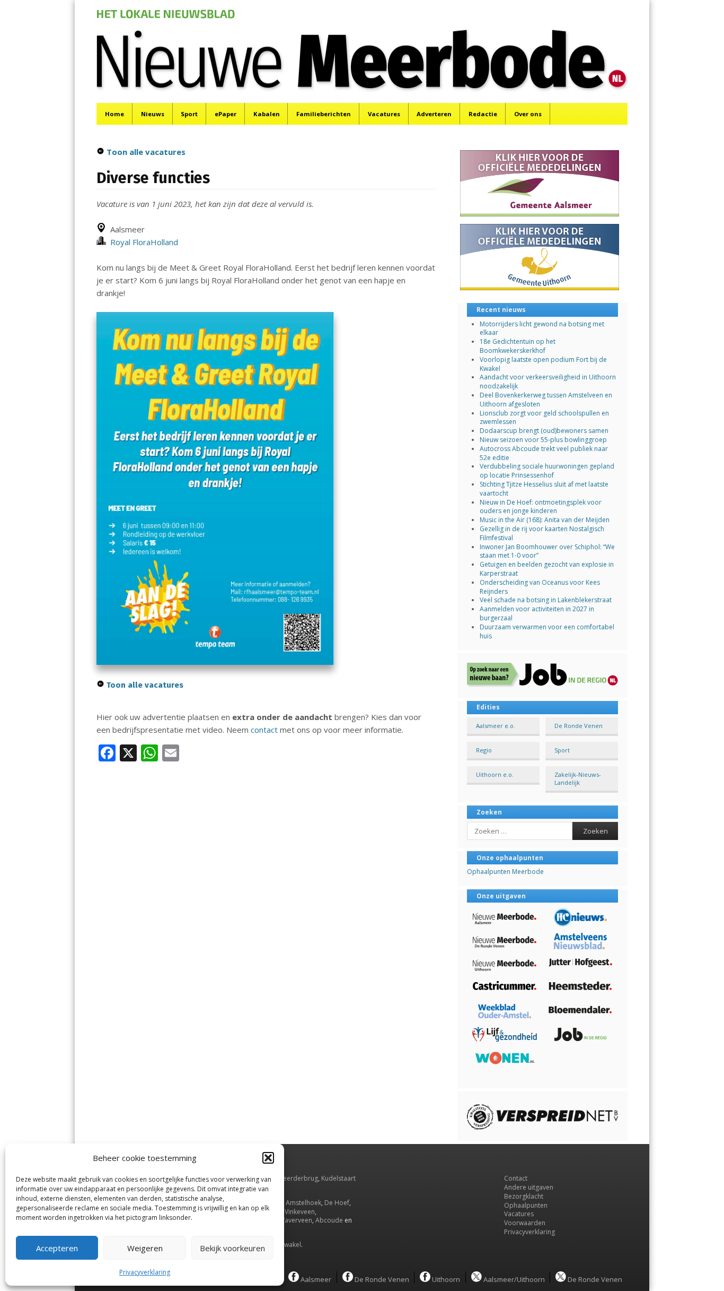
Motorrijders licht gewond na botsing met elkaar (542, 328)
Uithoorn (445, 1279)
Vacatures (384, 114)
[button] (268, 1158)
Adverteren (434, 114)
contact (264, 729)
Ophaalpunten (526, 1205)
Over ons (528, 114)
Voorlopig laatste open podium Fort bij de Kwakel (543, 364)
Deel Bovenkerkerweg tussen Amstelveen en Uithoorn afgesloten (546, 400)
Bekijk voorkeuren (232, 1248)
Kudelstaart (338, 1178)
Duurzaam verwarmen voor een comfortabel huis (547, 631)
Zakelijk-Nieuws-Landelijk (577, 778)
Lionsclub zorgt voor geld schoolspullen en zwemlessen (544, 418)
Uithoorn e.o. (495, 774)
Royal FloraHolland (142, 242)
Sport (189, 114)
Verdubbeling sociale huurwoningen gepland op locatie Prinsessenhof (547, 471)
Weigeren (145, 1248)
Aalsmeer (315, 1279)
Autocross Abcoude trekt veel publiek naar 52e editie (544, 453)
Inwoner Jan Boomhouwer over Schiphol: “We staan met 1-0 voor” (547, 551)
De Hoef (336, 1202)
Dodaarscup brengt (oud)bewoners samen (544, 430)
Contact (515, 1178)
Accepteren (57, 1248)
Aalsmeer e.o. (495, 726)
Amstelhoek (303, 1202)
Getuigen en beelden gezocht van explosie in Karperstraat (547, 569)
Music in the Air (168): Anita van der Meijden (545, 519)
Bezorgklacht (523, 1196)
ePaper (225, 114)
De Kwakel (285, 1244)
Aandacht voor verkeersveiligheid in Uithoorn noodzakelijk (548, 381)
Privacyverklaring (144, 1272)
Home (114, 114)
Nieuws (152, 114)
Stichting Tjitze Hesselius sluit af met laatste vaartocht (544, 489)
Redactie (483, 114)
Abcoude (329, 1220)
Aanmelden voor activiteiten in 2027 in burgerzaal (537, 613)
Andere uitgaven (528, 1187)
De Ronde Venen (578, 726)
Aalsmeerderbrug (291, 1178)
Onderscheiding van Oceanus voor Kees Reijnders (540, 587)
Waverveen (295, 1220)
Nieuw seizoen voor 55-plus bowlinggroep (543, 439)
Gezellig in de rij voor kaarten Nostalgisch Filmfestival (542, 533)
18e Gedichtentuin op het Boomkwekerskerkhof (517, 346)
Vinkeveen (300, 1211)
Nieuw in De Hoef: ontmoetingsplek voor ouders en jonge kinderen (541, 507)
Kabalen (266, 114)
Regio (484, 750)
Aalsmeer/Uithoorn (513, 1279)
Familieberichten (323, 114)
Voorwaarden (524, 1222)
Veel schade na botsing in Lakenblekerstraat (546, 599)
